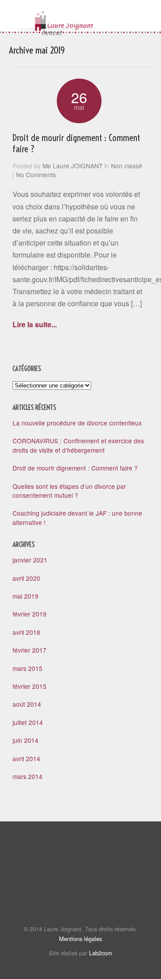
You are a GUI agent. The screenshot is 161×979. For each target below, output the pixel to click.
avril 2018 (26, 632)
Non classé (126, 165)
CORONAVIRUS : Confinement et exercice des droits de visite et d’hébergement (78, 445)
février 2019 (30, 613)
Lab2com (100, 953)
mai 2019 (25, 596)
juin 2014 (25, 740)
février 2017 (30, 650)
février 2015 (30, 686)
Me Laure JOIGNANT (72, 165)
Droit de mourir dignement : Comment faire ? (76, 143)
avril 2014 (26, 758)
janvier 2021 (30, 559)
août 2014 (27, 704)
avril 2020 (26, 578)
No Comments (36, 174)
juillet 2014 (28, 722)
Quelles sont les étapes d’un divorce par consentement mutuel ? (69, 491)
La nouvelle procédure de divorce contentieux (77, 422)
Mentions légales (80, 938)
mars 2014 (27, 776)
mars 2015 (27, 668)
